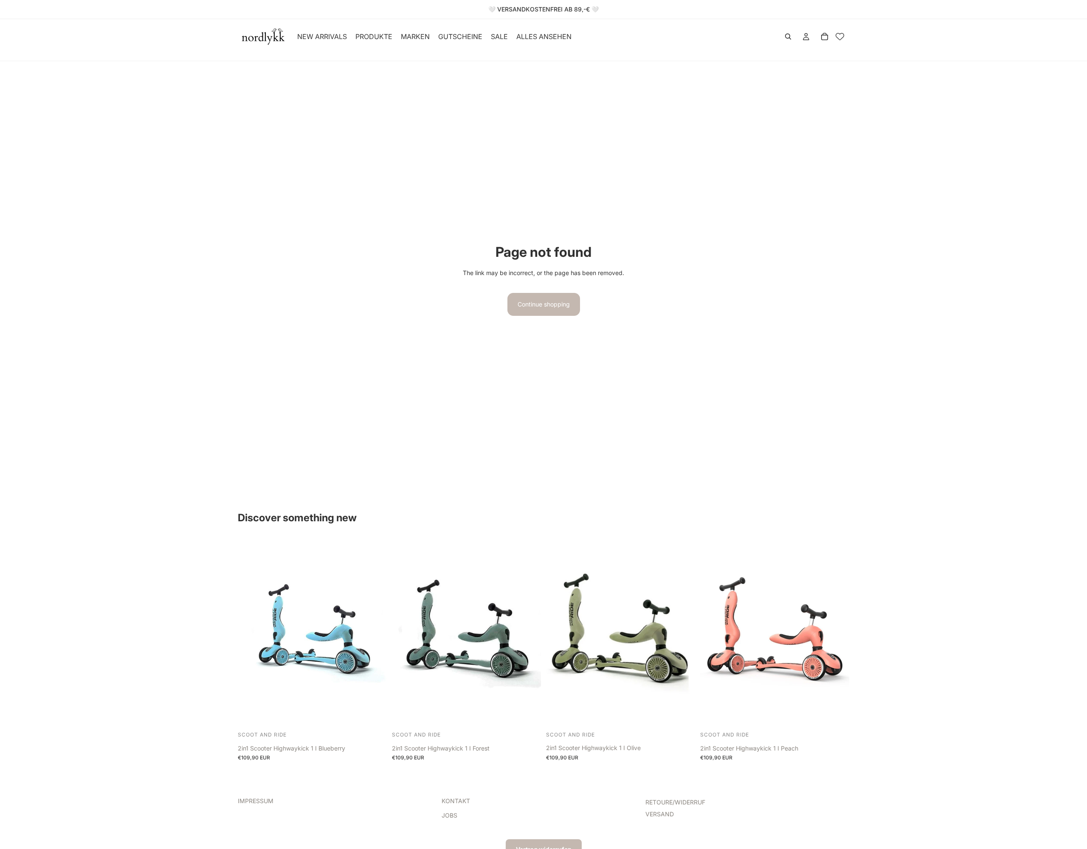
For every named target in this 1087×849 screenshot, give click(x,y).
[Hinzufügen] (373, 715)
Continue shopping (544, 304)
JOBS (449, 815)
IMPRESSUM (255, 800)
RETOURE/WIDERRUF (675, 802)
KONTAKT (456, 800)
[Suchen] (788, 36)
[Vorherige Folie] (250, 633)
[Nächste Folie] (374, 633)
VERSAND (659, 814)
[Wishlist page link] (840, 36)
